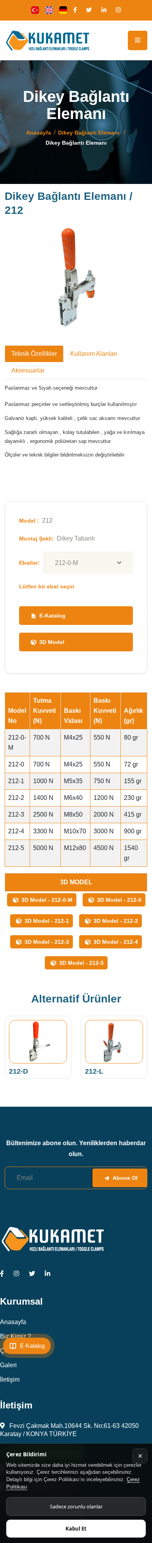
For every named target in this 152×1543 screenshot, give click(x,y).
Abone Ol (125, 1178)
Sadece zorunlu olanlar (76, 1506)
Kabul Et (76, 1528)
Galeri (8, 1365)
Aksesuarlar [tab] (27, 370)
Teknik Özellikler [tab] (34, 353)
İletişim (9, 1379)
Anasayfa (38, 132)
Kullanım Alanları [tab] (93, 353)
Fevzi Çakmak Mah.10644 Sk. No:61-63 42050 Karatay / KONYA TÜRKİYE (69, 1429)
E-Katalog (52, 615)
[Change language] (35, 10)
